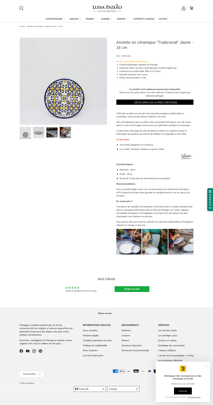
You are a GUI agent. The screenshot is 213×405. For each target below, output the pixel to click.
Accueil (22, 26)
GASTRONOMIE (54, 19)
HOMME (105, 19)
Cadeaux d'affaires (167, 350)
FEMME (90, 19)
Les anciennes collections (170, 360)
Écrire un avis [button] (132, 289)
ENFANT (121, 19)
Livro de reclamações (93, 355)
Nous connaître (90, 330)
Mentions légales (91, 335)
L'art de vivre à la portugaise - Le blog (175, 355)
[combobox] (90, 389)
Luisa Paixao (29, 383)
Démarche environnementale (135, 350)
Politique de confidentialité (95, 345)
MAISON (74, 19)
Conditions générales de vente (97, 340)
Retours (125, 340)
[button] (192, 8)
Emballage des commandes (171, 345)
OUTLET (163, 19)
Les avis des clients (167, 330)
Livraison (126, 335)
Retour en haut (105, 313)
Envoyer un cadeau (167, 340)
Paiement (126, 330)
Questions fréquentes (132, 345)
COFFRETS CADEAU (143, 19)
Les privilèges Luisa (167, 335)
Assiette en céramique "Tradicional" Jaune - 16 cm (45, 26)
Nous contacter (90, 350)
